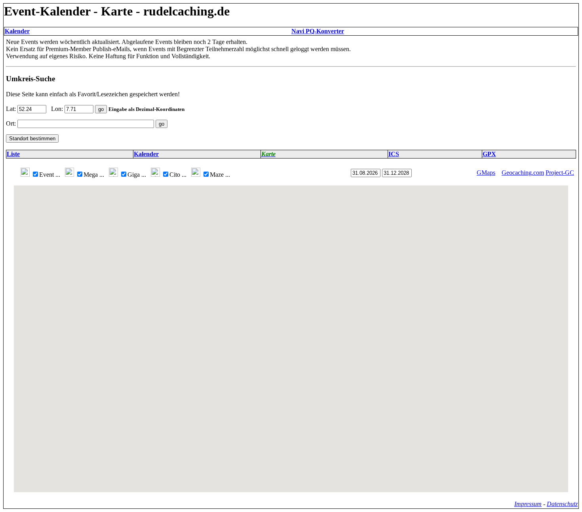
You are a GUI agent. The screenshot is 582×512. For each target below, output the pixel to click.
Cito (177, 174)
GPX (489, 154)
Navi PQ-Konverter (317, 31)
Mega (94, 174)
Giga (136, 174)
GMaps (486, 172)
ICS (393, 154)
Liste (13, 154)
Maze (220, 174)
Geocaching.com (523, 172)
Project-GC (560, 172)
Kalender (17, 31)
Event (49, 174)
